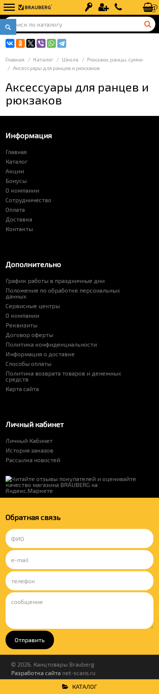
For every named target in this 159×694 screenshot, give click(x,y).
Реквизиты (21, 324)
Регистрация (103, 7)
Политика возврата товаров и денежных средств (63, 376)
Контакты (19, 228)
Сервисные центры (33, 305)
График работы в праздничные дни (55, 280)
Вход (88, 7)
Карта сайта (22, 388)
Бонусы (16, 180)
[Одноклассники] (20, 43)
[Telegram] (61, 43)
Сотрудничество (28, 199)
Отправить (30, 639)
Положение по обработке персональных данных (63, 293)
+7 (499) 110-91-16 (118, 7)
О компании (22, 190)
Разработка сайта (36, 672)
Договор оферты (29, 334)
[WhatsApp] (51, 43)
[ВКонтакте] (10, 43)
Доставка (19, 219)
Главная (16, 151)
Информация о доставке (40, 353)
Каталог (17, 161)
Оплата (15, 209)
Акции (15, 170)
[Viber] (41, 43)
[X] (30, 43)
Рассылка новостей (33, 459)
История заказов (29, 450)
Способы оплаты (28, 363)
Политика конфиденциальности (51, 344)
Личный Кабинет (29, 440)
